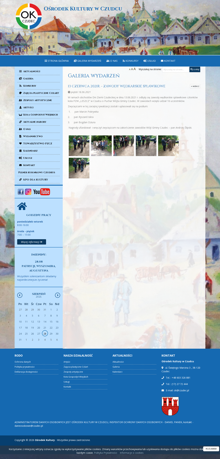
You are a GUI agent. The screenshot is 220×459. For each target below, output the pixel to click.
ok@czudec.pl (181, 390)
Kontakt (169, 60)
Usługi (151, 60)
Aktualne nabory (34, 122)
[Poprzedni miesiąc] (19, 295)
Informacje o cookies (132, 452)
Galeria (28, 78)
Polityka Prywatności (105, 452)
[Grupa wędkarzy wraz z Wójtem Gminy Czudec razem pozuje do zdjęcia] (101, 145)
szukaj (196, 69)
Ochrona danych (23, 361)
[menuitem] (56, 61)
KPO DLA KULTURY (35, 179)
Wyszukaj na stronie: (150, 69)
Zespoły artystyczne (37, 100)
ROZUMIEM (211, 448)
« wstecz (195, 86)
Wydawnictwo (33, 136)
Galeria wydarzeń (89, 60)
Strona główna (58, 60)
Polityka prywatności (25, 366)
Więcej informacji (30, 242)
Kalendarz (30, 150)
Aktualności (31, 71)
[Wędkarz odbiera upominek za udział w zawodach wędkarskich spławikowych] (79, 168)
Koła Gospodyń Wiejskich (40, 114)
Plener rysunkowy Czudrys (36, 172)
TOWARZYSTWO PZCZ (37, 143)
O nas (113, 60)
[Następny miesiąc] (57, 295)
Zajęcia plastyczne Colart (41, 93)
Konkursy (131, 60)
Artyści (28, 107)
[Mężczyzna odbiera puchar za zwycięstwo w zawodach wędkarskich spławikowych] (123, 145)
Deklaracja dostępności (26, 371)
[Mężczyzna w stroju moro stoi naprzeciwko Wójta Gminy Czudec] (146, 145)
